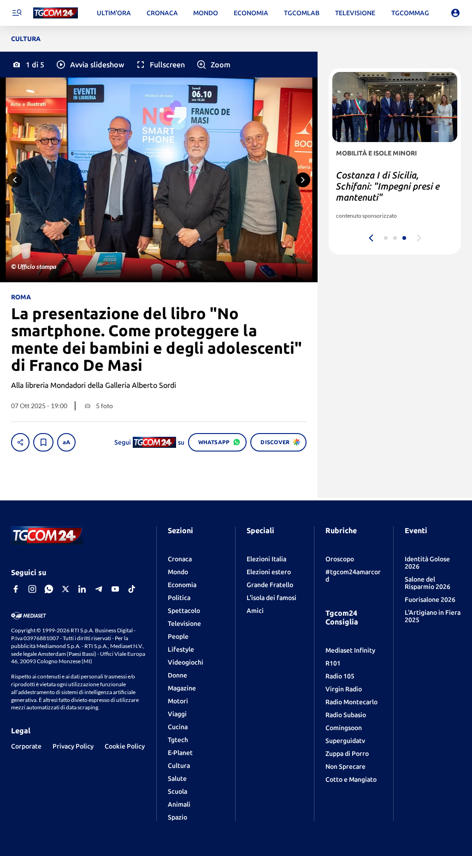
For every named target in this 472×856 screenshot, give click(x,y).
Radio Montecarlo (351, 702)
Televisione (184, 623)
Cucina (178, 727)
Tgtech (178, 739)
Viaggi (177, 714)
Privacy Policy (73, 746)
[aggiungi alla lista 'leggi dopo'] (43, 442)
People (178, 636)
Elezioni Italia (266, 559)
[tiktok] (131, 589)
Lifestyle (181, 649)
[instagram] (32, 589)
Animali (179, 804)
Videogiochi (185, 662)
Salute (177, 778)
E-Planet (180, 752)
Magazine (182, 688)
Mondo (178, 572)
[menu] (16, 12)
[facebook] (15, 589)
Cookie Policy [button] (125, 746)
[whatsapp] (48, 589)
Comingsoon (343, 727)
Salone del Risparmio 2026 (427, 583)
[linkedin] (82, 589)
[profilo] (455, 12)
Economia (182, 584)
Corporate (26, 746)
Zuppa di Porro (347, 753)
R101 (333, 663)
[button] (89, 64)
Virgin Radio (343, 689)
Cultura (179, 765)
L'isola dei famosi (271, 597)
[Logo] (55, 13)
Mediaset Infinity (350, 650)
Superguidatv (345, 740)
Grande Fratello (270, 584)
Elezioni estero (269, 572)
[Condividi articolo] (20, 442)
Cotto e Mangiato (351, 779)
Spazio (177, 817)
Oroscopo (339, 559)
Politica (179, 597)
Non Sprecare (345, 766)
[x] (65, 589)
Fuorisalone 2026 (430, 599)
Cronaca (180, 559)
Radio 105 (339, 676)
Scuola (177, 791)
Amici (255, 610)
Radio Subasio (345, 715)
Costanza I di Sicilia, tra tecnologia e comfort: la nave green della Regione (387, 186)
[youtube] (115, 589)
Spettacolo (184, 610)
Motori (178, 701)
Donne (177, 675)
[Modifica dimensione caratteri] (66, 442)
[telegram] (98, 589)
